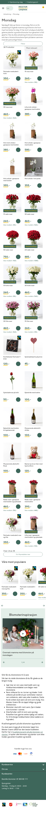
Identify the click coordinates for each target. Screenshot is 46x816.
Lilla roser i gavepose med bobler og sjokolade (33, 536)
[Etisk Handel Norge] (32, 804)
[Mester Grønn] (23, 8)
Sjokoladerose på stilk (11, 392)
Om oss (5, 769)
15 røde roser (8, 214)
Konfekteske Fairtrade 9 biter (11, 358)
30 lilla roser (7, 321)
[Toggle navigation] (3, 8)
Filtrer (23, 44)
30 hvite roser (29, 285)
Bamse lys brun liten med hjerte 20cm (34, 465)
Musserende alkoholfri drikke (33, 429)
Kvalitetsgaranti (32, 2)
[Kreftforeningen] (18, 804)
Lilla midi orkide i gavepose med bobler (32, 108)
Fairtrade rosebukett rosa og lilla (12, 536)
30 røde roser (29, 214)
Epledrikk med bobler (32, 392)
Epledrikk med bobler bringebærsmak (11, 429)
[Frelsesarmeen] (11, 804)
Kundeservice (7, 764)
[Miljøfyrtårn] (25, 804)
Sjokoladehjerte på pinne (33, 357)
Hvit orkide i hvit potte (33, 178)
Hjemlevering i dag (16, 2)
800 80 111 (23, 779)
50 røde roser (8, 250)
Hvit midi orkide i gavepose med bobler (11, 144)
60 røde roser (29, 250)
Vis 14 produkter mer (23, 554)
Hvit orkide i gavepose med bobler (32, 144)
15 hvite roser (8, 285)
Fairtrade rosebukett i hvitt (11, 72)
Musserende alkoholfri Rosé (11, 465)
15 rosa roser (29, 71)
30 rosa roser (8, 107)
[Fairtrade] (5, 804)
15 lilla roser (29, 321)
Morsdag (16, 14)
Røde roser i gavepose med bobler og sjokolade (12, 500)
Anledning (7, 14)
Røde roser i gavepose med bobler (32, 500)
